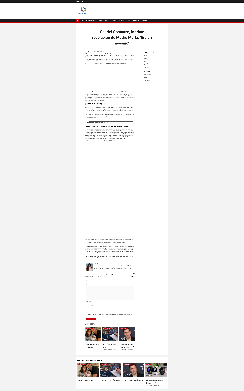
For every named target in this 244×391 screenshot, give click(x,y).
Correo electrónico (90, 305)
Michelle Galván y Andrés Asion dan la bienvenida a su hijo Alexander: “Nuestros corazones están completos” (92, 346)
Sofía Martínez (89, 51)
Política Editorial (147, 79)
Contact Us (146, 75)
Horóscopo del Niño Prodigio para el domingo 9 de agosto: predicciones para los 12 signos (110, 380)
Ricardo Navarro (96, 351)
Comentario (89, 284)
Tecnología (121, 20)
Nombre (88, 301)
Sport (128, 20)
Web (87, 310)
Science (114, 20)
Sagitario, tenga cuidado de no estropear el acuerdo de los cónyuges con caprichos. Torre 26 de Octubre (97, 275)
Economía (107, 20)
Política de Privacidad (148, 80)
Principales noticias (91, 20)
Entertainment (135, 20)
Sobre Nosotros (147, 74)
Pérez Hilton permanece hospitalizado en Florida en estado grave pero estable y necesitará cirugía (133, 380)
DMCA (145, 77)
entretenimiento (121, 27)
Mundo (100, 20)
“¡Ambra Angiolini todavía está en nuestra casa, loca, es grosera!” (123, 275)
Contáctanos (145, 20)
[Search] (167, 21)
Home (82, 20)
